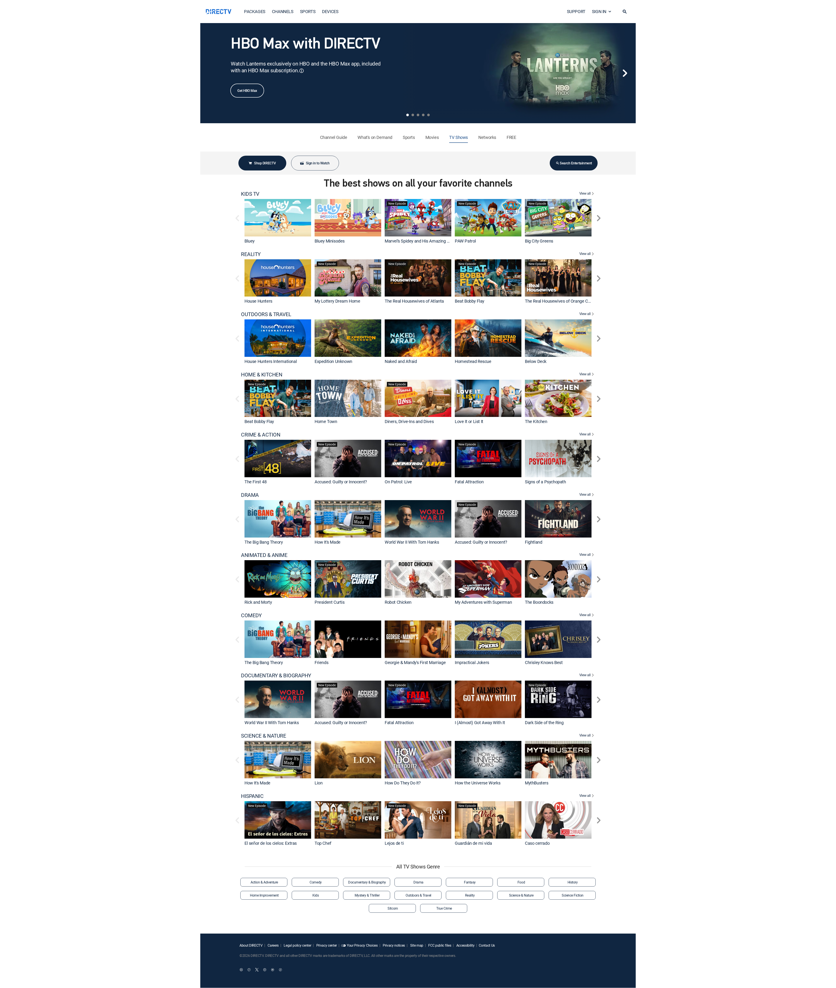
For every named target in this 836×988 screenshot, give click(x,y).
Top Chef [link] (323, 843)
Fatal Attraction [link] (469, 482)
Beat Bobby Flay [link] (469, 301)
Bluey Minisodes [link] (330, 241)
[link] (277, 217)
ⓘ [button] (301, 71)
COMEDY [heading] (251, 615)
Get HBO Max (247, 90)
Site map (416, 945)
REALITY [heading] (251, 254)
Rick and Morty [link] (258, 602)
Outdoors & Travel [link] (418, 895)
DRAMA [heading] (250, 495)
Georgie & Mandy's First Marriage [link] (415, 662)
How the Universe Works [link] (477, 783)
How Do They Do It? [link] (403, 783)
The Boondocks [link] (539, 602)
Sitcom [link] (393, 908)
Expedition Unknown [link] (333, 361)
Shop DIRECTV (265, 163)
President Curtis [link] (330, 602)
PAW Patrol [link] (465, 241)
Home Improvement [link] (264, 895)
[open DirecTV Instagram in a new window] (264, 969)
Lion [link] (318, 783)
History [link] (573, 882)
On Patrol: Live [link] (398, 482)
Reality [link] (470, 895)
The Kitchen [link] (536, 421)
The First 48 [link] (255, 482)
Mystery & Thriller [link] (367, 895)
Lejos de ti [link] (394, 843)
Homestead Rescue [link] (473, 361)
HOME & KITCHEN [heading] (261, 374)
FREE (511, 137)
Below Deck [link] (535, 361)
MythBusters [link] (536, 783)
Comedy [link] (316, 882)
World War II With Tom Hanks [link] (412, 542)
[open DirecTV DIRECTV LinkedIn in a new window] (241, 969)
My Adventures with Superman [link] (483, 602)
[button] (624, 11)
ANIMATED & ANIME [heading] (264, 555)
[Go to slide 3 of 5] (418, 115)
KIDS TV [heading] (250, 194)
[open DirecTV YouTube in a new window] (272, 969)
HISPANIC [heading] (252, 796)
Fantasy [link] (470, 882)
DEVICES (330, 11)
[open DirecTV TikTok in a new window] (280, 969)
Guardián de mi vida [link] (473, 843)
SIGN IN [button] (599, 11)
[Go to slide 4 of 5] (423, 115)
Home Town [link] (326, 421)
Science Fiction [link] (572, 895)
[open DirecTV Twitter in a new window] (257, 969)
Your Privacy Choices (362, 945)
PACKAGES (254, 11)
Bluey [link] (249, 241)
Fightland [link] (533, 542)
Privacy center (326, 945)
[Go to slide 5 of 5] (428, 115)
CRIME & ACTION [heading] (260, 434)
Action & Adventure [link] (264, 882)
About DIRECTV (251, 945)
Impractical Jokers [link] (472, 662)
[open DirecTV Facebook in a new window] (249, 969)
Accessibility (465, 945)
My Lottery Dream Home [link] (337, 301)
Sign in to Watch (317, 163)
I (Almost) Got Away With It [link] (480, 722)
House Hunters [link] (258, 301)
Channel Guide (333, 137)
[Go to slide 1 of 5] (407, 115)
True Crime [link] (444, 908)
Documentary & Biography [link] (367, 882)
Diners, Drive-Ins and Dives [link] (409, 421)
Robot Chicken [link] (398, 602)
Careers (273, 945)
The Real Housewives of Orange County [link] (561, 301)
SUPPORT (576, 11)
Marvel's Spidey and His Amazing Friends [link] (422, 241)
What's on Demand (374, 137)
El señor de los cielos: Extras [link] (270, 843)
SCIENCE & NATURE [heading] (263, 735)
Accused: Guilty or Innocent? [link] (341, 482)
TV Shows (458, 137)
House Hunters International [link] (270, 361)
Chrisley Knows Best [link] (544, 662)
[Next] (625, 73)
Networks (487, 137)
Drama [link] (418, 882)
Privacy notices (393, 945)
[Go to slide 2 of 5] (412, 115)
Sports (409, 137)
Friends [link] (321, 662)
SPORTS (308, 11)
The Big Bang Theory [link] (263, 542)
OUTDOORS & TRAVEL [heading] (266, 314)
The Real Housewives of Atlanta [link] (414, 301)
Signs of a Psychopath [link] (545, 482)
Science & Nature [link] (521, 895)
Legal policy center (297, 945)
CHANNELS (282, 11)
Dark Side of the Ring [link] (544, 722)
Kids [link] (315, 895)
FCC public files (439, 945)
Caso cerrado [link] (537, 843)
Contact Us (487, 945)
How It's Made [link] (327, 542)
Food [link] (521, 882)
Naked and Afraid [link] (401, 361)
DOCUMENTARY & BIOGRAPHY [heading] (276, 675)
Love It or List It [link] (469, 421)
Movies (432, 137)
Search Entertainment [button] (576, 163)
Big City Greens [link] (539, 241)
